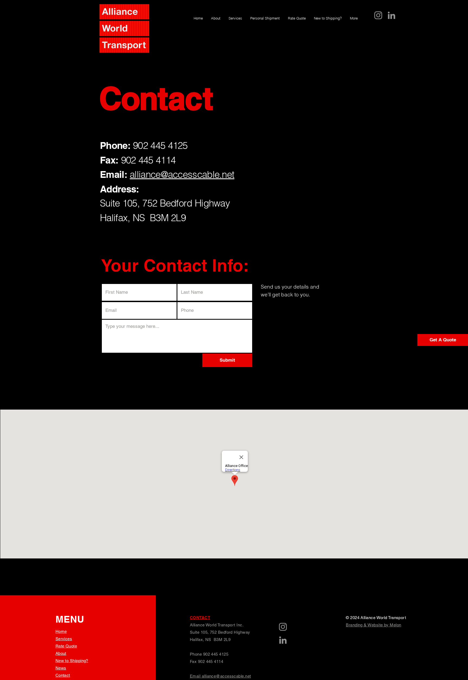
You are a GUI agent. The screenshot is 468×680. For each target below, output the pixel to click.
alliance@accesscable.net (182, 174)
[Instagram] (378, 15)
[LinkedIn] (391, 15)
